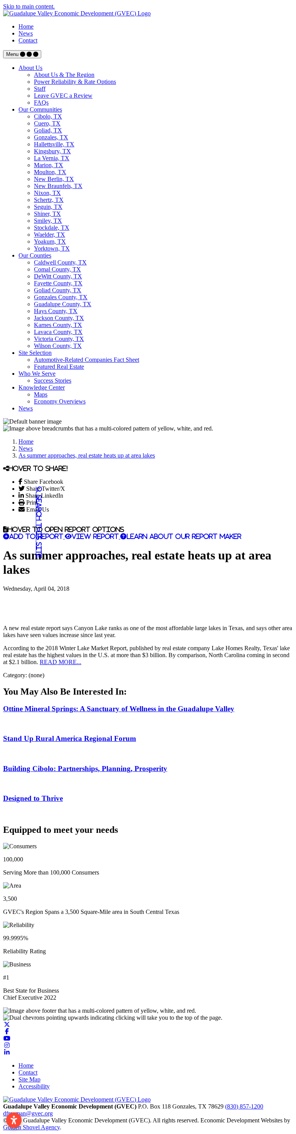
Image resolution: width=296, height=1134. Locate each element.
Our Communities (40, 109)
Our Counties (34, 255)
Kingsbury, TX (52, 151)
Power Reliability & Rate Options (75, 81)
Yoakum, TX (50, 241)
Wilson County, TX (58, 345)
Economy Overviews (60, 401)
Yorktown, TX (52, 248)
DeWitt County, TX (58, 276)
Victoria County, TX (59, 339)
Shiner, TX (47, 213)
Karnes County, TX (58, 325)
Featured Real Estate (59, 366)
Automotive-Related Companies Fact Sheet (86, 359)
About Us (30, 67)
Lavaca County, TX (58, 332)
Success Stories (52, 380)
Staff (39, 88)
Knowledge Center (41, 387)
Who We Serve (37, 373)
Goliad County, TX (57, 290)
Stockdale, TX (51, 227)
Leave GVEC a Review (63, 95)
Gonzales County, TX (60, 297)
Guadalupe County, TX (62, 304)
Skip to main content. (29, 6)
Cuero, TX (47, 123)
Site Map (29, 1079)
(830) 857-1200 (244, 1106)
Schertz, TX (49, 200)
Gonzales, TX (51, 137)
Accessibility (34, 1086)
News (25, 33)
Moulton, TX (50, 172)
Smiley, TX (48, 220)
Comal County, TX (57, 269)
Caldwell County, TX (60, 262)
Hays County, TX (55, 311)
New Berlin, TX (54, 179)
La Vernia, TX (51, 158)
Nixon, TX (47, 193)
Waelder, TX (49, 234)
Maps (40, 394)
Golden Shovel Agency (31, 1127)
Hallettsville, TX (54, 144)
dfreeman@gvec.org (28, 1113)
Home (26, 26)
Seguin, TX (48, 206)
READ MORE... (60, 662)
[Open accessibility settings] (14, 1120)
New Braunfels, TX (58, 186)
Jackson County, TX (59, 318)
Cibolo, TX (48, 116)
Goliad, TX (48, 130)
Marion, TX (48, 165)
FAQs (41, 102)
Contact (27, 40)
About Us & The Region (64, 74)
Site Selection (35, 352)
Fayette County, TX (58, 283)
